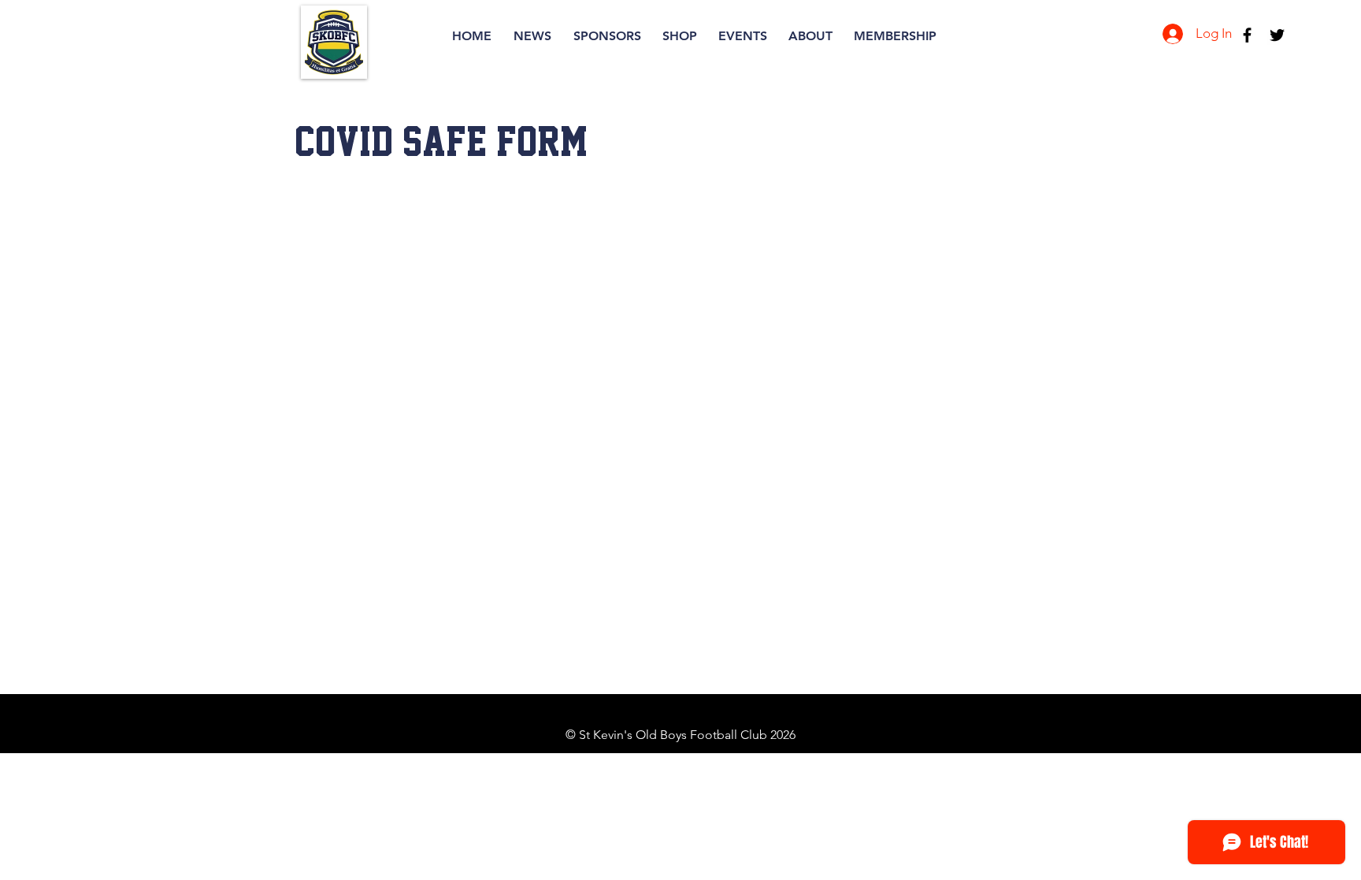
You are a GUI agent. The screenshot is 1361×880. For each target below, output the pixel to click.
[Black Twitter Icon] (1277, 35)
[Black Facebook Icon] (1247, 35)
